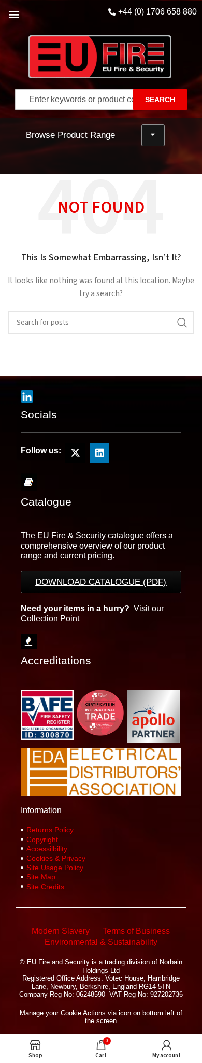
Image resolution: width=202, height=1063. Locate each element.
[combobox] (84, 99)
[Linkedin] (99, 453)
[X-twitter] (75, 453)
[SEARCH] (182, 322)
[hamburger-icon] (153, 135)
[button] (13, 13)
